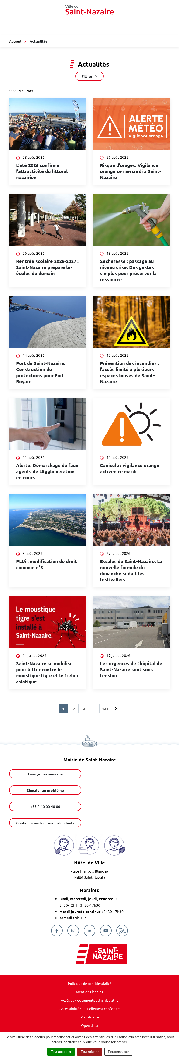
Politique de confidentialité (89, 983)
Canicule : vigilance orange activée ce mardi (129, 468)
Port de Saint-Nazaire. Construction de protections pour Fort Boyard (40, 372)
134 (105, 708)
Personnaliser (118, 1052)
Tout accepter (61, 1052)
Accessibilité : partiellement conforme (89, 1008)
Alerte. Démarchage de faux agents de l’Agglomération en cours (47, 471)
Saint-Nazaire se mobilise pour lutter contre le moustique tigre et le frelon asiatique (47, 672)
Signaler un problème (45, 790)
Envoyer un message (45, 773)
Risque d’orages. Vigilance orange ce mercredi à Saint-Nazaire (130, 171)
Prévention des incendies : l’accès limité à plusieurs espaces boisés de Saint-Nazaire (129, 372)
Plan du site (89, 1017)
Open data (89, 1025)
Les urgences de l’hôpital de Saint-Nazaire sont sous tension (131, 669)
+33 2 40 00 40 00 (45, 806)
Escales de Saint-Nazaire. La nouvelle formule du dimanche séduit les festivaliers (131, 570)
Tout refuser (90, 1052)
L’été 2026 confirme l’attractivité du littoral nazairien (42, 171)
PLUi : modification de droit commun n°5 (46, 564)
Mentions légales (89, 992)
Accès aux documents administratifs (89, 1000)
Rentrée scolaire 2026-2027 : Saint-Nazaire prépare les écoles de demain (47, 267)
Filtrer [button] (87, 76)
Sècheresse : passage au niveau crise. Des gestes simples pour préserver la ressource (128, 270)
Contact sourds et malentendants (45, 822)
